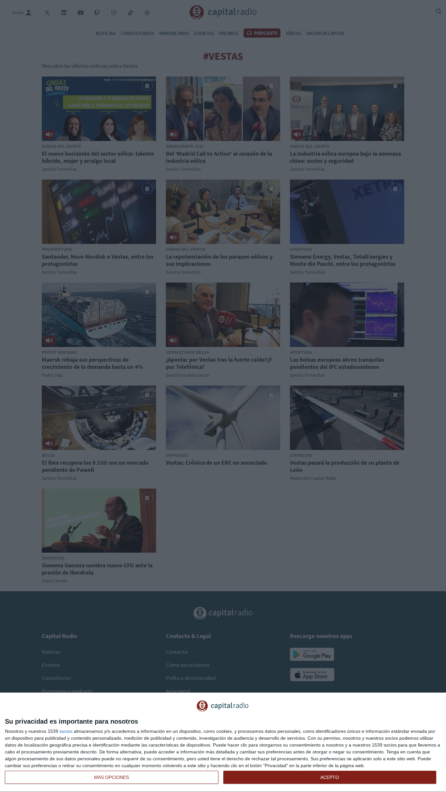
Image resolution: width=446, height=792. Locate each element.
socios (65, 731)
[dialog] (223, 742)
